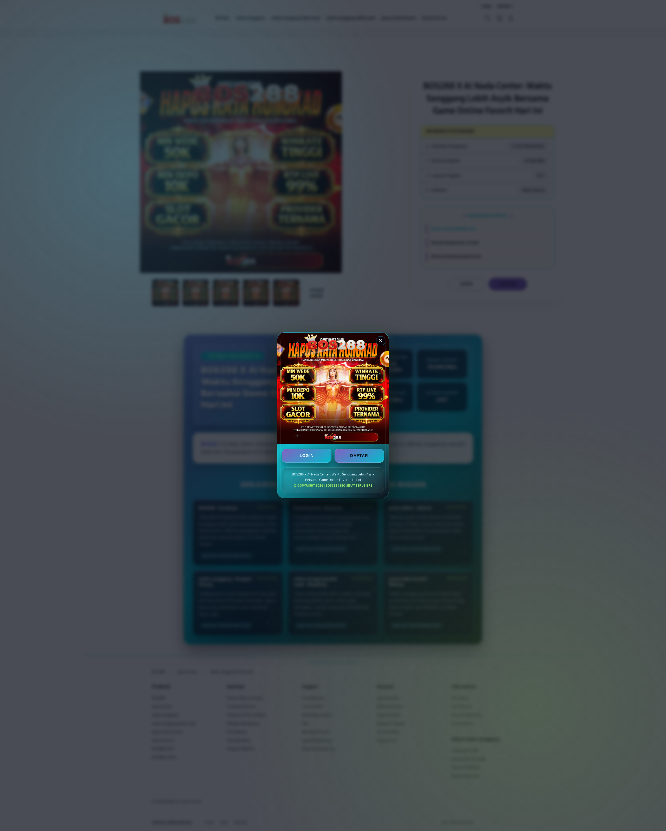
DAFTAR (359, 456)
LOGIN (307, 456)
